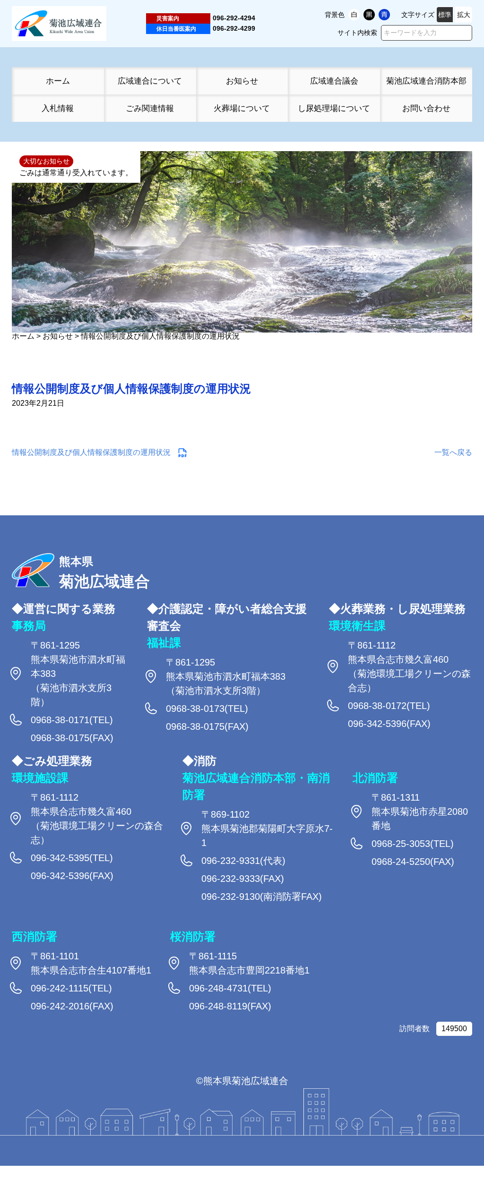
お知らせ (242, 80)
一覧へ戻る (453, 452)
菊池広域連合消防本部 (426, 80)
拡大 (463, 14)
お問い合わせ (426, 108)
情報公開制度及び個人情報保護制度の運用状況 (91, 452)
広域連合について (150, 80)
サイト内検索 (357, 32)
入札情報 (58, 108)
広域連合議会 (334, 80)
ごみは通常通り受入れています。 (76, 173)
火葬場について (242, 108)
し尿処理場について (334, 108)
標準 (444, 14)
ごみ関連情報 (150, 108)
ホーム (58, 80)
